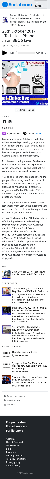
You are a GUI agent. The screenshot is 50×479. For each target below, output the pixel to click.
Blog (8, 448)
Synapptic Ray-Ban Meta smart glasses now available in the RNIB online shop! (29, 366)
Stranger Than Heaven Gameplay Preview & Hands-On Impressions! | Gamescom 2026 (29, 379)
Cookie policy (13, 465)
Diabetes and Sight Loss (24, 352)
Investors (11, 452)
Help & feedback (14, 442)
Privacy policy (13, 462)
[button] (41, 4)
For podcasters (16, 422)
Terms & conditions (16, 458)
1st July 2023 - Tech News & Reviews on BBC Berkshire (26, 328)
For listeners (14, 430)
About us (11, 438)
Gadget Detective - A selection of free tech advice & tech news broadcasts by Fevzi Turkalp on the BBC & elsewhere (28, 298)
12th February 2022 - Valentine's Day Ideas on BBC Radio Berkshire (30, 290)
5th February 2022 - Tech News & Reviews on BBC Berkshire (29, 309)
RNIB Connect (21, 355)
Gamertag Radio (22, 385)
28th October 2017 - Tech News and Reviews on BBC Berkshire (28, 273)
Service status (13, 445)
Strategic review (14, 455)
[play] (5, 53)
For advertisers (16, 426)
